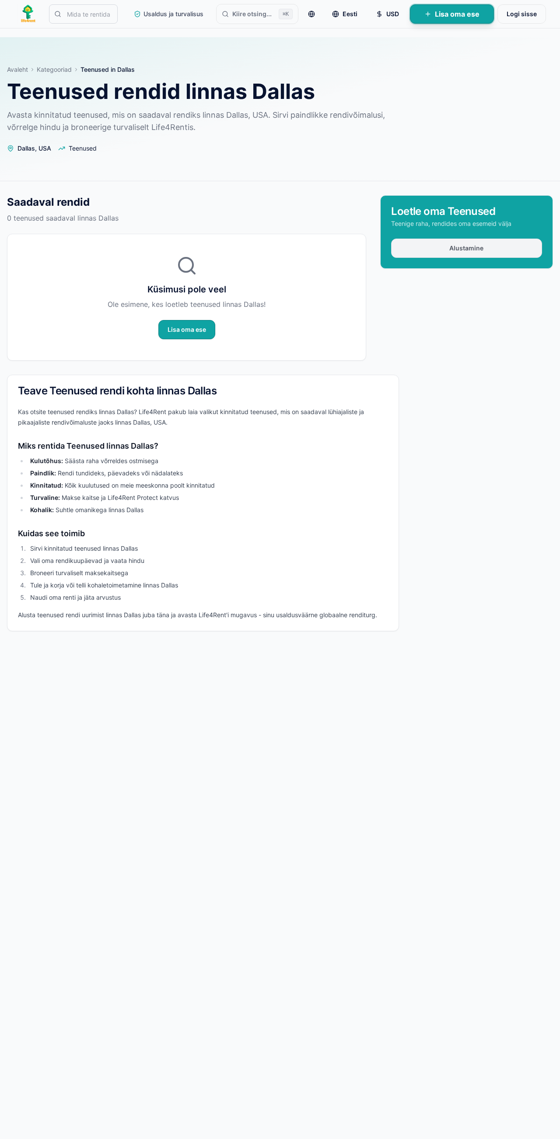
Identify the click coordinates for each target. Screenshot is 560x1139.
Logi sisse (522, 14)
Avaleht (17, 69)
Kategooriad (54, 69)
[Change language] (311, 14)
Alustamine (467, 248)
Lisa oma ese (457, 14)
